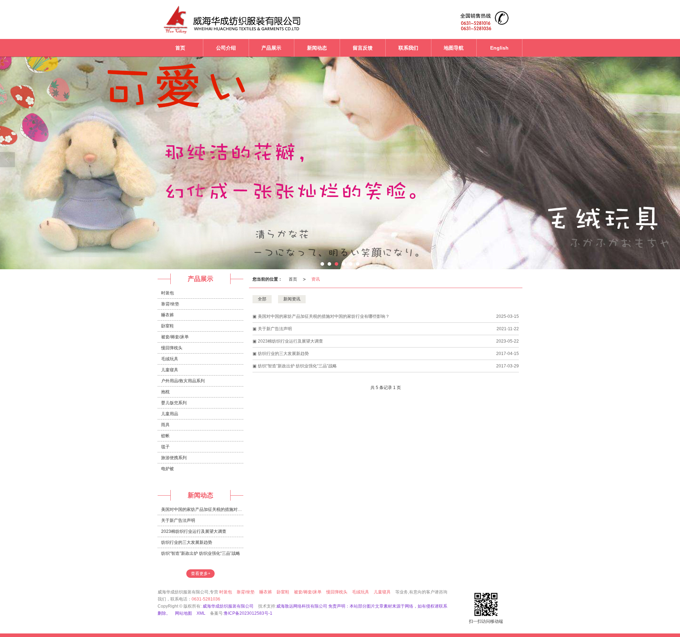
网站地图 (183, 613)
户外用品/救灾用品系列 (183, 380)
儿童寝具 (169, 369)
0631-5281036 (206, 599)
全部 (262, 299)
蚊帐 (165, 435)
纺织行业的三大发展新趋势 (283, 353)
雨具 (165, 424)
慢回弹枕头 (171, 347)
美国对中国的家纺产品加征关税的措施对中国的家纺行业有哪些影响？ (324, 316)
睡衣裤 (167, 314)
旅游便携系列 (174, 457)
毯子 (165, 446)
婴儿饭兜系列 (174, 402)
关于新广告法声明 (275, 328)
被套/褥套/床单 (175, 336)
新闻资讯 (291, 299)
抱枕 (165, 391)
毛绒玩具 (169, 358)
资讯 (315, 279)
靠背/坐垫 (170, 303)
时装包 (167, 293)
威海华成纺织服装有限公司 (228, 606)
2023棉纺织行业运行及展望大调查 (290, 341)
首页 (293, 279)
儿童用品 (169, 413)
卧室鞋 (167, 325)
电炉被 (167, 468)
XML (201, 613)
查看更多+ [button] (200, 573)
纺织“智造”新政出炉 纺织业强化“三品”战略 (297, 365)
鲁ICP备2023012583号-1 (248, 613)
